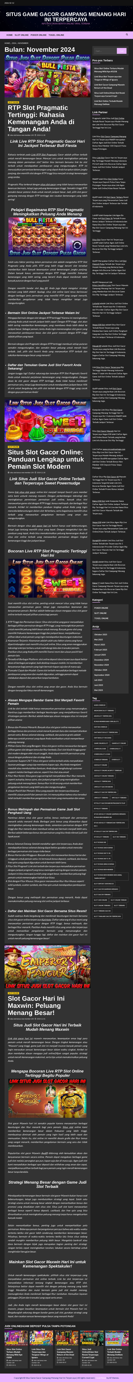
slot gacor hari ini (41, 525)
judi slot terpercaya (102, 781)
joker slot (116, 759)
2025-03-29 (87, 1365)
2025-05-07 (62, 1362)
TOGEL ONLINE (56, 35)
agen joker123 (99, 705)
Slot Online (119, 118)
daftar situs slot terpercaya (106, 732)
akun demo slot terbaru (104, 710)
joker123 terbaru (101, 759)
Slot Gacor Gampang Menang (113, 136)
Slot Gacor (117, 388)
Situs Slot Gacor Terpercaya (108, 367)
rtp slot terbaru (101, 808)
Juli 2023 (98, 680)
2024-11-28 (41, 135)
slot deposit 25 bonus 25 (104, 883)
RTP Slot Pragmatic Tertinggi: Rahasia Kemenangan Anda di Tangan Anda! (41, 118)
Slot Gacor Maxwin (105, 431)
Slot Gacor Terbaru (115, 197)
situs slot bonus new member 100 (22, 135)
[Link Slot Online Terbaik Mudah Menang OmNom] (117, 1338)
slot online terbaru (102, 905)
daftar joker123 (100, 727)
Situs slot (68, 1127)
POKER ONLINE (39, 35)
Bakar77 (96, 583)
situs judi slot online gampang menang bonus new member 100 (110, 815)
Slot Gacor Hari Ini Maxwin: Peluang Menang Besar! (36, 1005)
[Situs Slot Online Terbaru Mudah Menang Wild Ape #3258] (16, 1338)
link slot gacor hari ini (103, 787)
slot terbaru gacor (102, 911)
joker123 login (100, 748)
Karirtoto (46, 919)
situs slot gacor (48, 184)
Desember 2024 (101, 660)
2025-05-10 (37, 1365)
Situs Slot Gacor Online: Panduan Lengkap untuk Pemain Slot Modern (46, 459)
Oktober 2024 (100, 670)
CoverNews (100, 1378)
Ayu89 (44, 1153)
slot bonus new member (103, 869)
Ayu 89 (43, 288)
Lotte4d (95, 303)
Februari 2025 (100, 649)
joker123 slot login (102, 754)
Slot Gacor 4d (113, 476)
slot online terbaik (119, 900)
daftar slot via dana (102, 738)
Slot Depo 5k (107, 218)
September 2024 (101, 675)
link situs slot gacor (25, 492)
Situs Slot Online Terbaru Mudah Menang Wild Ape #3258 (109, 70)
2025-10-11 (12, 1365)
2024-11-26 (41, 473)
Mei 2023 (98, 690)
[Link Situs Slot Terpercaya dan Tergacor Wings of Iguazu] (41, 1338)
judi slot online (100, 765)
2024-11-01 (41, 1019)
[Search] (127, 34)
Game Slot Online (119, 743)
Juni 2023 (98, 685)
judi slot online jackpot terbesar (108, 770)
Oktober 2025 (100, 634)
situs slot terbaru (101, 837)
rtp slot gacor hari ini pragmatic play (109, 803)
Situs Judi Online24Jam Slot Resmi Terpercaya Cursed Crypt (109, 94)
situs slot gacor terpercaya (105, 831)
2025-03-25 (113, 1362)
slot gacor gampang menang (106, 889)
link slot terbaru (101, 797)
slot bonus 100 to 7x (102, 858)
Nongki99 (96, 540)
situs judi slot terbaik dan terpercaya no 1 (109, 824)
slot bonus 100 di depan (103, 848)
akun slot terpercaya (103, 716)
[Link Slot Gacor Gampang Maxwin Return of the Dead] (66, 1338)
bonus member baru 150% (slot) (106, 721)
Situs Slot (96, 239)
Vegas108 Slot (98, 325)
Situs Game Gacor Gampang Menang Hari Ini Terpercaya (66, 16)
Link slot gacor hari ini (20, 1038)
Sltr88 (95, 562)
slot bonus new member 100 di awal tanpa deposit (108, 876)
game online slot (101, 743)
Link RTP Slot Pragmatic (44, 154)
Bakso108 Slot (98, 501)
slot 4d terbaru (119, 837)
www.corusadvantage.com (114, 449)
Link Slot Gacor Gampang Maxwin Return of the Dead (109, 86)
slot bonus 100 (100, 842)
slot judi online (100, 900)
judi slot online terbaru (104, 776)
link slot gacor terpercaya (105, 792)
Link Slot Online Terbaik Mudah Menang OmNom (108, 102)
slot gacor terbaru (102, 894)
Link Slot (100, 158)
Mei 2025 (98, 639)
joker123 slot (115, 748)
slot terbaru (119, 905)
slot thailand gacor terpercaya (107, 916)
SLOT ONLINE (22, 35)
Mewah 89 (96, 346)
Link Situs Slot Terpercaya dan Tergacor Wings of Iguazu (108, 78)
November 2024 (101, 665)
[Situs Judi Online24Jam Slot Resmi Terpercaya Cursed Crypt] (91, 1338)
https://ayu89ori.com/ (101, 285)
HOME (9, 35)
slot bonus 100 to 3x (102, 853)
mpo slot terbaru (119, 797)
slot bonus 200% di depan (104, 864)
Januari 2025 (100, 655)
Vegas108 (96, 522)
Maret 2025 (99, 644)
